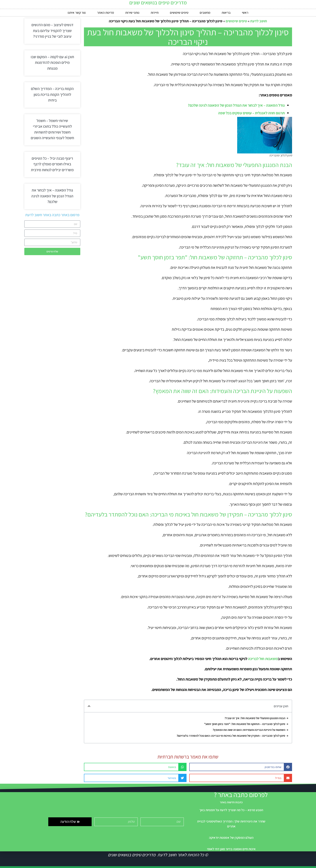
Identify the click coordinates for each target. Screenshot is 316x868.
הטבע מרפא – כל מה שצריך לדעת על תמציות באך (231, 810)
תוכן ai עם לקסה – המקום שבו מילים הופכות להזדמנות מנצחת (52, 62)
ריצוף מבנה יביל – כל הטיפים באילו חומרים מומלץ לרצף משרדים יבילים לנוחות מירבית (52, 164)
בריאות (226, 12)
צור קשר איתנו (77, 12)
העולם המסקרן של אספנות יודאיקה (231, 837)
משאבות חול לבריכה (263, 658)
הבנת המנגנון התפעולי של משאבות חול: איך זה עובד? (255, 718)
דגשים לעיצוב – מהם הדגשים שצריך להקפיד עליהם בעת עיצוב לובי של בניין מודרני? (52, 30)
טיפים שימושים (179, 12)
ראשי (245, 12)
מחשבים (205, 12)
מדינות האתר (105, 12)
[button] (89, 706)
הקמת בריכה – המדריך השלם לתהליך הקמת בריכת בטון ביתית (52, 94)
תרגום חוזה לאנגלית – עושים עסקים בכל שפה (251, 112)
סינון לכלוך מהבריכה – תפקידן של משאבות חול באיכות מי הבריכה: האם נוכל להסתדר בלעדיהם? (231, 736)
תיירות (155, 12)
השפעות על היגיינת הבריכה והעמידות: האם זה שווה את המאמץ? (249, 730)
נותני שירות (132, 12)
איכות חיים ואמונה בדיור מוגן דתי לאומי (231, 849)
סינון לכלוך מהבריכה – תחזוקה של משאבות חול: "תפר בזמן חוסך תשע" (244, 724)
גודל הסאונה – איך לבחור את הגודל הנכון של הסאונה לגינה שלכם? (236, 105)
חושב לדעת (258, 21)
